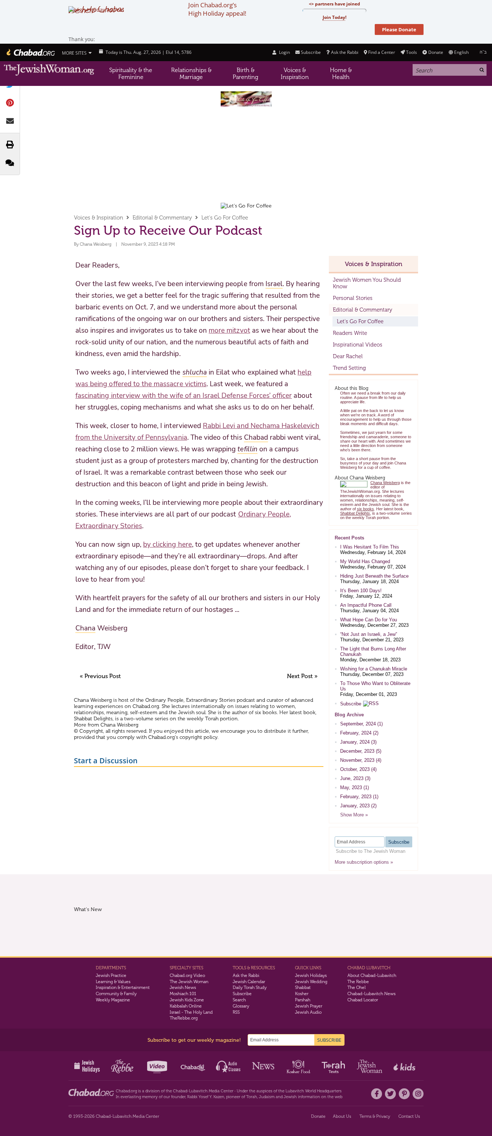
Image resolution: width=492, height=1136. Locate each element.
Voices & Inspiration (295, 73)
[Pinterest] (404, 1093)
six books (266, 712)
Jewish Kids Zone (187, 999)
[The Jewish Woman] (49, 70)
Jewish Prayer (308, 1006)
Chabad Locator (362, 999)
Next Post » (302, 676)
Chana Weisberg (95, 244)
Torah (251, 1097)
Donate (435, 52)
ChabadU (193, 1066)
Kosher (301, 993)
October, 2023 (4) (358, 769)
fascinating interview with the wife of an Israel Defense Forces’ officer (183, 395)
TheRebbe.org (184, 1018)
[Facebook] (376, 1093)
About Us (342, 1116)
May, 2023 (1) (354, 787)
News (264, 1066)
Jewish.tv (158, 1066)
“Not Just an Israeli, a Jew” (368, 634)
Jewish (290, 1097)
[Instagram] (418, 1093)
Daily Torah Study (250, 987)
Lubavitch (198, 1091)
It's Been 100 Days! (361, 590)
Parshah (302, 999)
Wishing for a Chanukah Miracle (373, 669)
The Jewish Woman (189, 981)
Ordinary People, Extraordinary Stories (190, 700)
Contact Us (409, 1116)
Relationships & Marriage (191, 73)
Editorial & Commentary (162, 217)
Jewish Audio (308, 1012)
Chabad (180, 1091)
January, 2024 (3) (358, 742)
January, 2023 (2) (358, 805)
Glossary (241, 1006)
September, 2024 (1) (361, 724)
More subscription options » (364, 862)
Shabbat (303, 987)
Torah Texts (334, 1066)
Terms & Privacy (374, 1116)
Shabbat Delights (93, 719)
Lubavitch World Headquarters (314, 1091)
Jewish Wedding (311, 981)
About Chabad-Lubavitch (371, 975)
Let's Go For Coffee (224, 217)
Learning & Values (113, 981)
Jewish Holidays (311, 975)
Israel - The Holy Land (191, 1012)
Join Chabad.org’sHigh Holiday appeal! (217, 9)
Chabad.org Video (187, 975)
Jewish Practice (111, 975)
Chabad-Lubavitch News (371, 993)
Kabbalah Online (186, 1006)
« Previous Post (100, 676)
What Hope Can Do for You (368, 619)
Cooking (299, 1066)
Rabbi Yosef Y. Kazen (205, 1097)
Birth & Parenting (245, 73)
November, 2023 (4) (360, 760)
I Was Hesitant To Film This (369, 547)
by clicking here (167, 544)
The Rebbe (358, 981)
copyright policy (198, 737)
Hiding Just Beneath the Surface (374, 576)
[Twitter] (390, 1093)
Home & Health (341, 73)
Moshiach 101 (183, 993)
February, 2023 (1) (359, 796)
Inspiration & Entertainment (123, 987)
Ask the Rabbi (344, 52)
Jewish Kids (405, 1066)
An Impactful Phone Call (365, 605)
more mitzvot (229, 330)
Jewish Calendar (249, 981)
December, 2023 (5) (360, 751)
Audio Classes (228, 1066)
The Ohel (356, 987)
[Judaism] (30, 52)
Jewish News (183, 987)
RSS (236, 1012)
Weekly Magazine (113, 999)
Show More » (354, 815)
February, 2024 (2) (359, 733)
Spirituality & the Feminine (130, 73)
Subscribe (350, 703)
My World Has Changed (365, 561)
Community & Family (116, 993)
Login (284, 52)
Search (239, 999)
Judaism (267, 1097)
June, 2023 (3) (355, 778)
